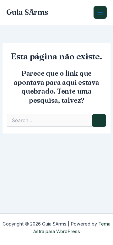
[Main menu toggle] (100, 12)
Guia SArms (27, 12)
